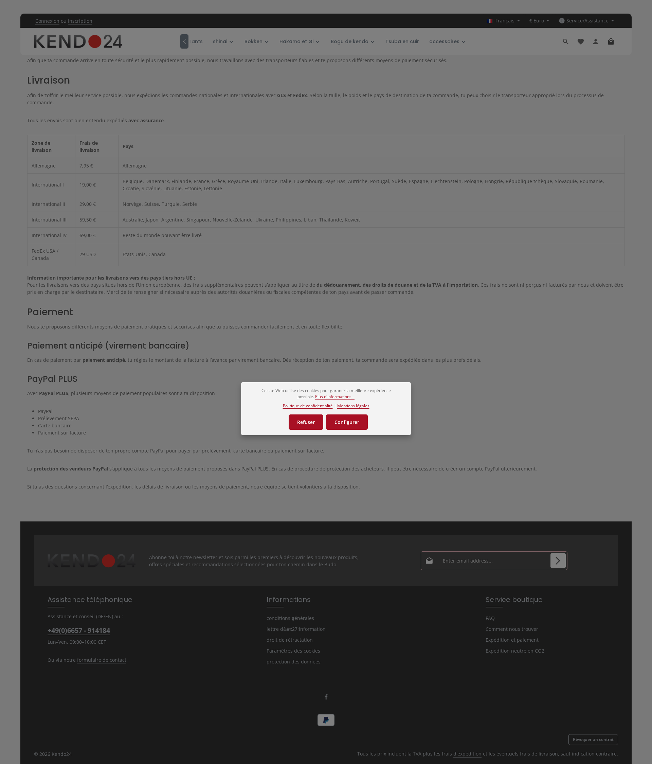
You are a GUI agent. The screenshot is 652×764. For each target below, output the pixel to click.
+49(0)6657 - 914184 (79, 630)
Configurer (346, 422)
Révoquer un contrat (593, 739)
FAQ (490, 618)
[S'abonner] (558, 560)
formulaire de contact (101, 660)
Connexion (47, 21)
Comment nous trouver (512, 629)
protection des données (294, 661)
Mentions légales (353, 405)
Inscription (80, 21)
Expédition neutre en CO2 (515, 650)
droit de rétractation (290, 640)
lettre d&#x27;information (296, 629)
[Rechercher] (566, 41)
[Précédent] (184, 41)
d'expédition (467, 753)
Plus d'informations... (335, 396)
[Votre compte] (595, 41)
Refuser (306, 422)
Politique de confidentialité (308, 405)
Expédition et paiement (512, 640)
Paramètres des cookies (293, 650)
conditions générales (290, 618)
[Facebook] (326, 698)
